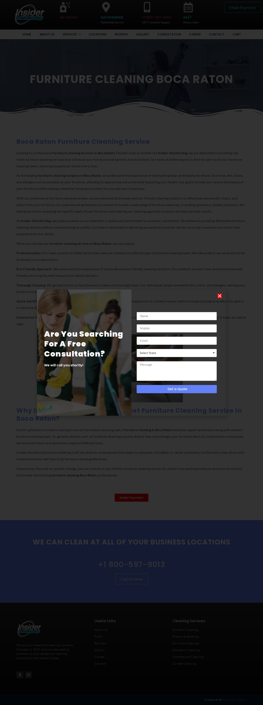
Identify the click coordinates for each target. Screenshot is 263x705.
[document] (131, 352)
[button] (219, 296)
